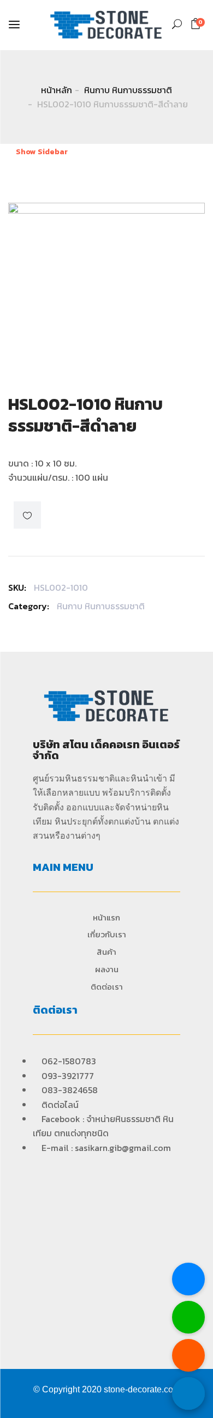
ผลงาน (107, 969)
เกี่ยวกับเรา (106, 934)
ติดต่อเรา (107, 986)
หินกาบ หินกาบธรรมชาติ (128, 89)
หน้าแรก (106, 917)
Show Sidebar (41, 151)
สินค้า (106, 952)
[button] (197, 23)
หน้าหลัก (56, 89)
